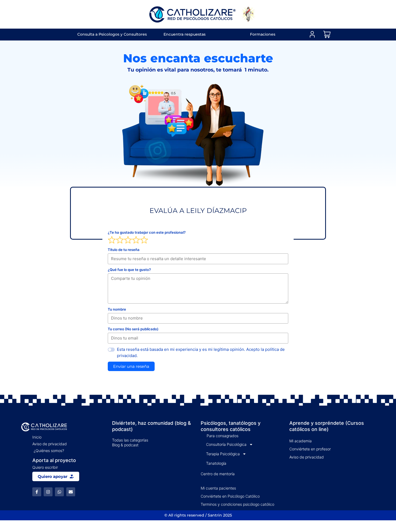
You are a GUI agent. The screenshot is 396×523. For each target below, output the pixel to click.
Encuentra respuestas (185, 34)
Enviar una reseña (131, 366)
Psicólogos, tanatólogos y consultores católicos (230, 426)
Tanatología (216, 463)
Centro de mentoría (218, 473)
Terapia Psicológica (223, 453)
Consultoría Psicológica (226, 444)
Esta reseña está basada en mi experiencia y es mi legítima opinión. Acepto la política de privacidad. (201, 352)
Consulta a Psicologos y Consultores (112, 34)
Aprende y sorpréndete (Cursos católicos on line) (326, 426)
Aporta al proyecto (54, 460)
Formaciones (262, 34)
